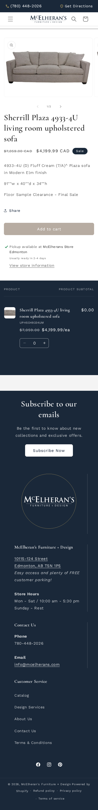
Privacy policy (71, 790)
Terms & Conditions (33, 743)
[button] (10, 19)
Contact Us (25, 731)
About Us (23, 719)
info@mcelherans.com (37, 664)
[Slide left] (37, 106)
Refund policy (44, 790)
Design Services (29, 707)
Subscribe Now (49, 450)
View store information (31, 265)
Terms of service (51, 798)
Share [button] (14, 210)
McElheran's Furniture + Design (46, 784)
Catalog (21, 695)
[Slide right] (60, 106)
